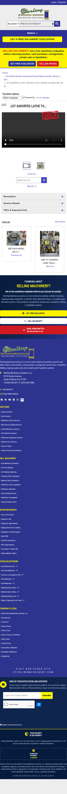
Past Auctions (6, 416)
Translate (45, 98)
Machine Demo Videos (9, 592)
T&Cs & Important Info (15, 210)
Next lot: (31, 186)
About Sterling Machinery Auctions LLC (14, 613)
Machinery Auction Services (10, 420)
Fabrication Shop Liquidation (11, 485)
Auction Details (11, 203)
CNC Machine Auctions (9, 433)
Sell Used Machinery (8, 571)
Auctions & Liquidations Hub (11, 575)
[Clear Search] (53, 24)
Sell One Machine (7, 468)
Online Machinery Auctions (10, 429)
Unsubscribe (5, 656)
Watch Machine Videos (9, 553)
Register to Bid (6, 519)
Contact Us (5, 622)
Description (9, 196)
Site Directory (5, 618)
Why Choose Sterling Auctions (11, 425)
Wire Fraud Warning (7, 545)
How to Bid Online (7, 515)
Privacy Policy (6, 626)
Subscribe (47, 695)
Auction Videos (6, 446)
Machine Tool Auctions (9, 442)
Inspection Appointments (9, 523)
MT (22, 400)
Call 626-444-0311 (48, 64)
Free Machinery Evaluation (10, 463)
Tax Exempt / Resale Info (9, 549)
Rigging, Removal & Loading (10, 528)
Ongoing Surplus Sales (9, 502)
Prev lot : (32, 174)
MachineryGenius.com (9, 596)
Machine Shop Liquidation (10, 481)
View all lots (60, 222)
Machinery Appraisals (8, 489)
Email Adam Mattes (10, 394)
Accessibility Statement (9, 648)
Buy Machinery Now (8, 566)
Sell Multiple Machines (9, 472)
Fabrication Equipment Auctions (12, 438)
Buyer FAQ (4, 536)
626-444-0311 (8, 389)
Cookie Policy (6, 643)
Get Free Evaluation (22, 64)
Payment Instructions (8, 541)
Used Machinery (6, 583)
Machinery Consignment (9, 498)
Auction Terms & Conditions (10, 635)
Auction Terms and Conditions (11, 451)
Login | (54, 2)
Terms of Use (5, 630)
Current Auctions (6, 412)
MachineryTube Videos (9, 588)
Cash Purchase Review (8, 493)
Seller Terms (5, 639)
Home (5, 73)
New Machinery (6, 579)
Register (62, 2)
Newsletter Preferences (9, 652)
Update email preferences (12, 725)
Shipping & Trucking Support (10, 532)
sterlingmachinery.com (33, 672)
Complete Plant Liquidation (10, 476)
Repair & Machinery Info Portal (11, 600)
